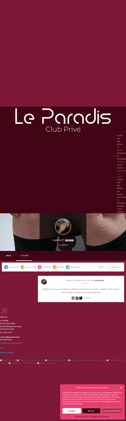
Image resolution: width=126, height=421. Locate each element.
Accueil (120, 135)
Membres (121, 162)
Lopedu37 (70, 280)
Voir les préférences (112, 411)
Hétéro (120, 144)
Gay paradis (99, 280)
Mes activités (14, 267)
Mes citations (31, 267)
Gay (118, 141)
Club (118, 138)
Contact (120, 168)
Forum (119, 165)
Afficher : (102, 267)
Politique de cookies (82, 416)
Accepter (72, 411)
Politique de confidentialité (99, 416)
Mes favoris (47, 267)
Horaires (3, 356)
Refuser (91, 411)
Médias (8, 256)
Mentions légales (7, 352)
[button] (121, 387)
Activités (24, 256)
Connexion (121, 153)
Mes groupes (75, 267)
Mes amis (61, 267)
